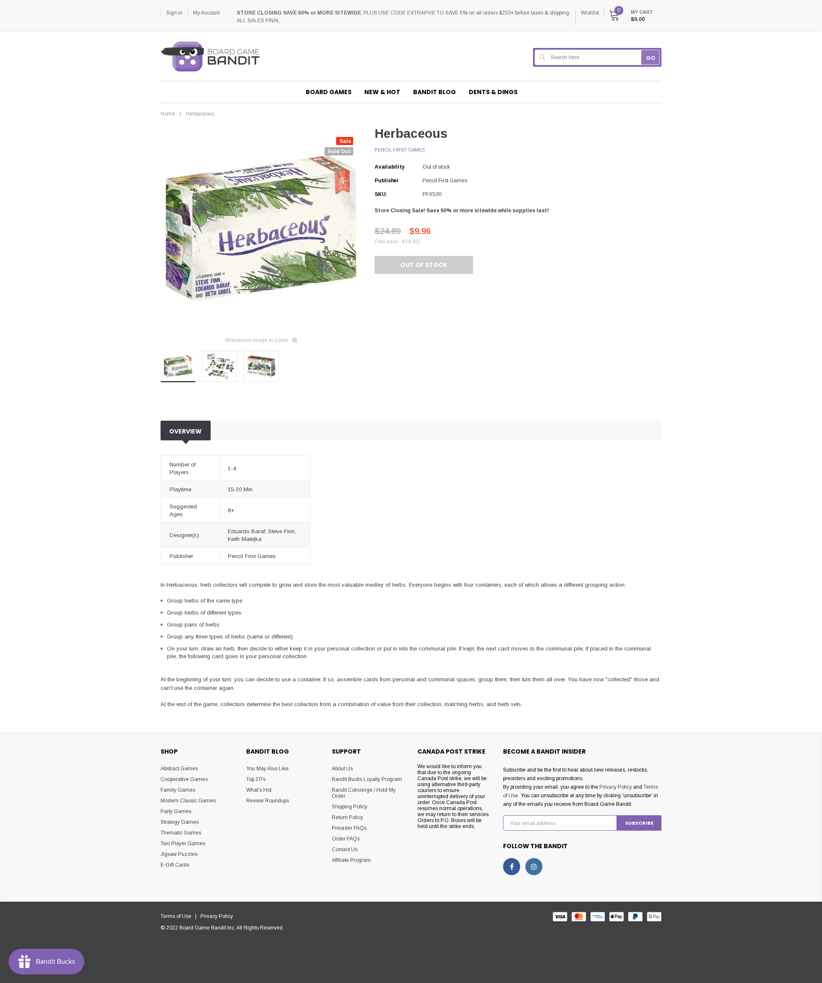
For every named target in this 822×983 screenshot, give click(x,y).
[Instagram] (533, 866)
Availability (390, 167)
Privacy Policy (615, 787)
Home (168, 114)
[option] (261, 229)
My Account (206, 13)
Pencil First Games (400, 149)
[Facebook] (511, 866)
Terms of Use (178, 916)
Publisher (387, 181)
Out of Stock (423, 265)
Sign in (174, 13)
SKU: (381, 194)
